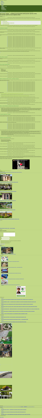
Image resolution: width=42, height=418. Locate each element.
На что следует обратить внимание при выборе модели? (8, 23)
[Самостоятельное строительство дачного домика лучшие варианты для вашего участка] (6, 357)
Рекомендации (3, 9)
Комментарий (1, 236)
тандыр (10, 170)
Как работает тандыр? (4, 21)
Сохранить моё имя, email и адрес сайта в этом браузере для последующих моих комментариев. (11, 240)
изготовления (1, 170)
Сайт (0, 239)
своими (8, 170)
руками (6, 170)
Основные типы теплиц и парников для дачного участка (7, 209)
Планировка (3, 8)
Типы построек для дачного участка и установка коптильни (8, 191)
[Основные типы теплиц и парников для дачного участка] (6, 208)
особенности (4, 170)
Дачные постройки (4, 6)
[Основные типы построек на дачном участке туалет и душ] (6, 199)
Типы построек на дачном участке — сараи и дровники (7, 228)
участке (32, 406)
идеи (10, 406)
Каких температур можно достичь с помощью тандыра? (8, 22)
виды (0, 406)
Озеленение (3, 7)
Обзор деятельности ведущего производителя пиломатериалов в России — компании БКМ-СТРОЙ (11, 267)
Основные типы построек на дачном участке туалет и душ (8, 200)
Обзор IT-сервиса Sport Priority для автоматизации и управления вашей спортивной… (10, 261)
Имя (0, 237)
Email (1, 238)
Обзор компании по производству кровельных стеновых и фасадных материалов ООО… (10, 284)
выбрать (2, 406)
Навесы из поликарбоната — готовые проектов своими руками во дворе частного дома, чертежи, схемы (12, 93)
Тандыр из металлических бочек (5, 24)
